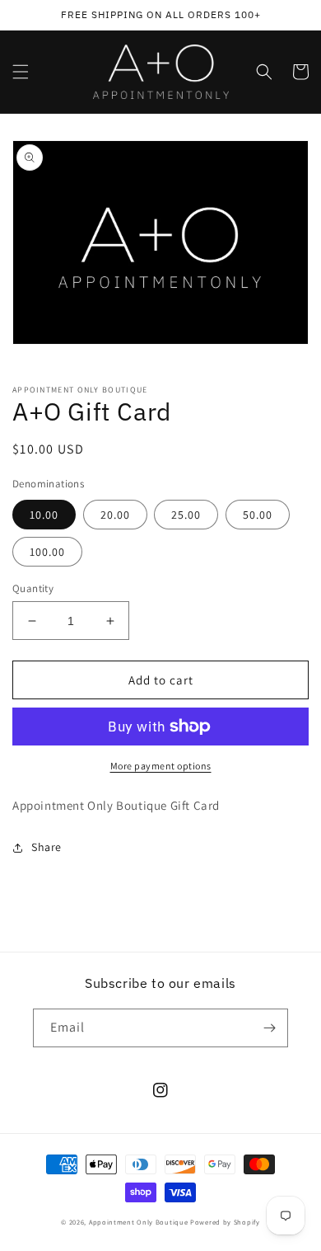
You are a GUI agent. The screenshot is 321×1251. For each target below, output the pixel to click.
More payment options (161, 766)
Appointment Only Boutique (138, 1221)
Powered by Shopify (225, 1221)
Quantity (33, 588)
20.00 (115, 514)
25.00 (186, 514)
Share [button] (46, 846)
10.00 (44, 514)
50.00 (257, 514)
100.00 (47, 551)
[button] (20, 72)
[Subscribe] (269, 1028)
